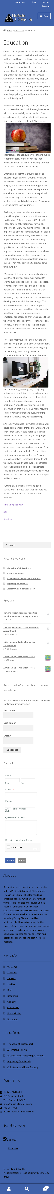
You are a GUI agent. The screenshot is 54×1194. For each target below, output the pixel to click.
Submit (10, 860)
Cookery (11, 1001)
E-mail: (8, 789)
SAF (5, 511)
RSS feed (12, 1139)
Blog (9, 989)
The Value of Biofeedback (19, 568)
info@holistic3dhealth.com (17, 1103)
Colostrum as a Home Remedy (21, 588)
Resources (19, 30)
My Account (9, 1189)
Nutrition (8, 519)
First (7, 783)
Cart (41, 1186)
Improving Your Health (17, 583)
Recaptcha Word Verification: (19, 840)
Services (11, 978)
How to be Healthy (13, 504)
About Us (12, 972)
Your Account (20, 2)
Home (9, 30)
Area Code (7, 810)
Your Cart (45, 2)
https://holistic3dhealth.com (18, 1111)
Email (7, 735)
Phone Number (19, 809)
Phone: (8, 801)
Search (27, 1189)
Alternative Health (15, 573)
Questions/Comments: (15, 817)
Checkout (45, 6)
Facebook (13, 1148)
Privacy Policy (14, 1013)
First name (9, 710)
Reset (22, 860)
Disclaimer (12, 1019)
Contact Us (13, 1007)
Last (22, 783)
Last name (9, 722)
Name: (8, 775)
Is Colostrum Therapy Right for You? (23, 578)
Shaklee (11, 984)
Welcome (12, 966)
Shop (34, 2)
